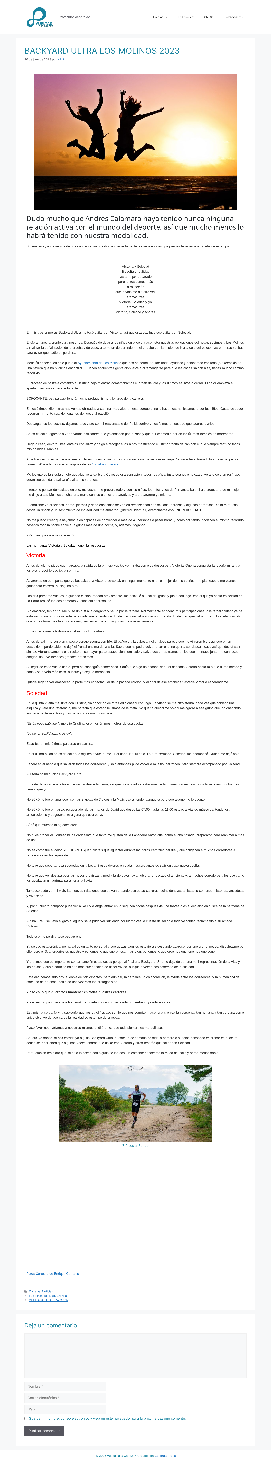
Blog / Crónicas (185, 16)
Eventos (158, 16)
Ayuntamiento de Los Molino (98, 363)
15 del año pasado (105, 464)
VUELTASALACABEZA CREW (48, 1300)
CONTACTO (209, 16)
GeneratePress (165, 1456)
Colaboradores (234, 16)
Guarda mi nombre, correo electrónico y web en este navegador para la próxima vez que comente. (107, 1418)
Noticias (47, 1291)
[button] (30, 1162)
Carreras (34, 1291)
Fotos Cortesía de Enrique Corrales (52, 1274)
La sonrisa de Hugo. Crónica (48, 1295)
